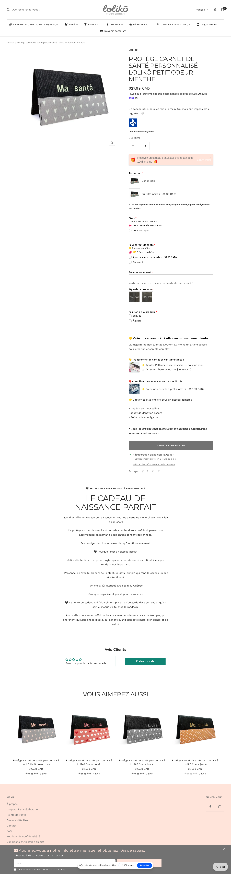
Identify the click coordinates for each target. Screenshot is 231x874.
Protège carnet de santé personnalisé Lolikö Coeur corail (89, 762)
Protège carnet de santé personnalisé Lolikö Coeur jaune (195, 762)
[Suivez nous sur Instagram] (219, 806)
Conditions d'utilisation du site (25, 841)
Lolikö (133, 50)
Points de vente (16, 814)
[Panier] (222, 9)
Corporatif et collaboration (23, 809)
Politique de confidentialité (23, 836)
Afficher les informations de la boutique (154, 464)
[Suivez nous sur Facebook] (210, 806)
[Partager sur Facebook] (143, 471)
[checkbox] (15, 869)
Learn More (204, 159)
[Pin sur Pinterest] (147, 471)
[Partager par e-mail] (158, 471)
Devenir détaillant (18, 820)
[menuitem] (33, 24)
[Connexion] (215, 9)
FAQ (9, 831)
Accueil (11, 42)
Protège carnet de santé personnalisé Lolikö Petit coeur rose (36, 762)
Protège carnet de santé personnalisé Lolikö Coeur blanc (142, 762)
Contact (11, 825)
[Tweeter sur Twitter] (152, 471)
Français (200, 9)
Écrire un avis (145, 661)
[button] (224, 849)
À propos (12, 804)
